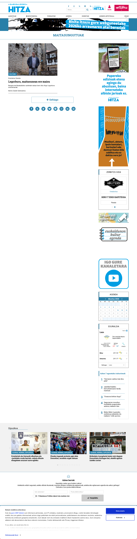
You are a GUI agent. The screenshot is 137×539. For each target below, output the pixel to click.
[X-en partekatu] (37, 109)
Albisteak (12, 16)
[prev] (105, 299)
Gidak (126, 16)
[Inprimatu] (74, 109)
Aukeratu (119, 517)
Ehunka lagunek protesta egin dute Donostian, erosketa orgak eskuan (64, 457)
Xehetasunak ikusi (11, 535)
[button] (117, 365)
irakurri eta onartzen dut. (54, 496)
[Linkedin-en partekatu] (67, 109)
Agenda (69, 16)
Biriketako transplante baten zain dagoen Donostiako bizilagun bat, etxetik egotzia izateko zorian (106, 458)
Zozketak (85, 16)
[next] (122, 299)
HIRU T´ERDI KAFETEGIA (113, 197)
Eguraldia (113, 326)
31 (119, 304)
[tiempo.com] (127, 330)
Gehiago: (104, 365)
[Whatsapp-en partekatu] (61, 109)
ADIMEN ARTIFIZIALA (106, 16)
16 (126, 310)
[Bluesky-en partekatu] (49, 109)
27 (102, 304)
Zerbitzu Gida (113, 172)
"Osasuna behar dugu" (112, 396)
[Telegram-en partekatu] (55, 109)
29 (110, 304)
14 (118, 310)
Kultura (12, 74)
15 (122, 310)
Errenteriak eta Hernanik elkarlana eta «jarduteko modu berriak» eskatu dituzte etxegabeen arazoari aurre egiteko (27, 458)
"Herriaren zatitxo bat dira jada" (114, 380)
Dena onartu (120, 511)
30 (114, 304)
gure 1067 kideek (17, 513)
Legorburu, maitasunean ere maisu (29, 81)
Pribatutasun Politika (45, 496)
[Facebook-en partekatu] (31, 109)
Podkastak (51, 16)
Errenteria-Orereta (14, 78)
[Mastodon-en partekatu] (43, 109)
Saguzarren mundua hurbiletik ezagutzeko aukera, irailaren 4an (112, 404)
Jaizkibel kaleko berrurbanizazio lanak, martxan (112, 389)
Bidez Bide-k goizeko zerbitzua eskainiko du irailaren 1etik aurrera (112, 414)
